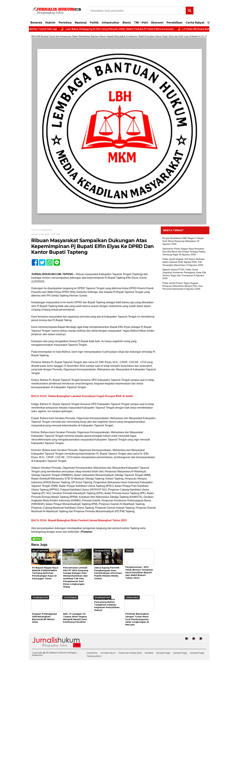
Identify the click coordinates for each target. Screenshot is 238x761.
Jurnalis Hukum (108, 653)
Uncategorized (45, 230)
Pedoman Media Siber (130, 653)
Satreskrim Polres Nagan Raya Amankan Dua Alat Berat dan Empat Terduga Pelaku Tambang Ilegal (184, 251)
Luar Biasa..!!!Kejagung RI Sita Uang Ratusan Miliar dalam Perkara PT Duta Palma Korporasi (103, 29)
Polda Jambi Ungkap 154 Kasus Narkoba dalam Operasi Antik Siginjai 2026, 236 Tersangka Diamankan (183, 262)
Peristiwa (65, 22)
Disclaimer (92, 653)
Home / (35, 230)
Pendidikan (174, 22)
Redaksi (149, 653)
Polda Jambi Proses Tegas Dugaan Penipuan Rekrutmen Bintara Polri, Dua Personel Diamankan (182, 286)
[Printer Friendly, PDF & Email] (36, 539)
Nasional (81, 22)
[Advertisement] (185, 345)
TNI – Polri (141, 22)
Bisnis (127, 22)
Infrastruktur (110, 22)
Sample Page (163, 653)
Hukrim (50, 22)
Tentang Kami (94, 656)
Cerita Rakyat (195, 22)
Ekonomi (157, 22)
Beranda (36, 22)
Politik (94, 22)
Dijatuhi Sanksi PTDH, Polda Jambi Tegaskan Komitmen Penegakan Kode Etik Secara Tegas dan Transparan (184, 272)
